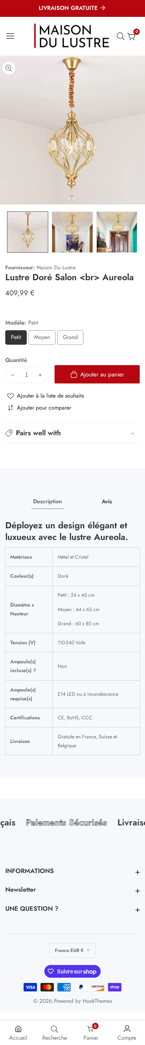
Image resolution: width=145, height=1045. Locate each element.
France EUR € (70, 950)
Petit (18, 339)
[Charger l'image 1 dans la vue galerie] (27, 232)
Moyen (45, 339)
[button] (72, 433)
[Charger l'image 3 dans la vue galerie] (117, 232)
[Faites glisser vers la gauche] (10, 232)
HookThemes (97, 1001)
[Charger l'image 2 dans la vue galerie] (72, 232)
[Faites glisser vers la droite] (134, 232)
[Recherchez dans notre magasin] (122, 36)
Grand (73, 339)
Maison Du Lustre (56, 267)
